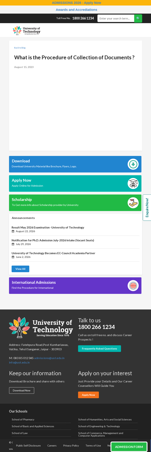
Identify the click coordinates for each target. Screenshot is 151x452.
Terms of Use (93, 445)
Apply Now (88, 394)
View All (20, 268)
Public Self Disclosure (28, 445)
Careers (52, 445)
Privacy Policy (71, 445)
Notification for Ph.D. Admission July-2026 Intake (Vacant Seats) (53, 240)
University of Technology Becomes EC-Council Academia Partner (53, 253)
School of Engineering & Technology (99, 426)
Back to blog (19, 47)
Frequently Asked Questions (99, 348)
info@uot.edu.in (19, 362)
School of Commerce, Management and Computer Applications (100, 434)
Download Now (21, 390)
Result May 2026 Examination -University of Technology (48, 227)
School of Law (20, 433)
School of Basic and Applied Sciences (33, 426)
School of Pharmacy (23, 419)
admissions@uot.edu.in (49, 358)
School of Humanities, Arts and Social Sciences (105, 419)
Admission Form (129, 447)
